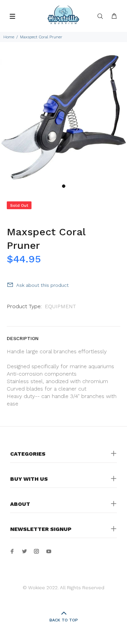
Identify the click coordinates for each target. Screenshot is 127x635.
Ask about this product (42, 285)
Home (8, 37)
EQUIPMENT (60, 306)
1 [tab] (63, 186)
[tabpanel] (63, 116)
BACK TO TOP (63, 620)
